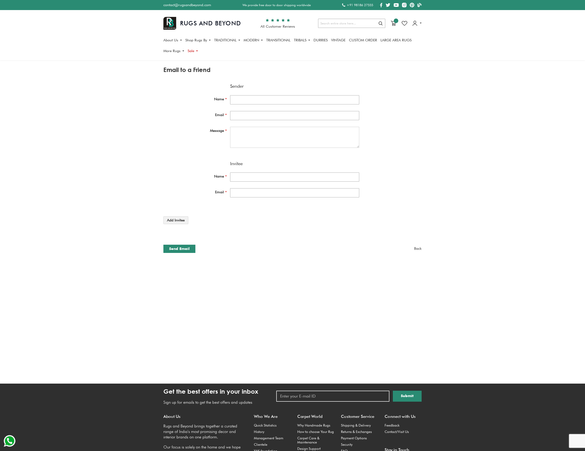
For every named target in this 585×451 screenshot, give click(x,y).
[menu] (292, 47)
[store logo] (202, 23)
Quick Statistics (265, 425)
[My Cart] (393, 23)
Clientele (260, 445)
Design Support (309, 449)
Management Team (268, 438)
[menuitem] (172, 40)
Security (347, 445)
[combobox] (351, 23)
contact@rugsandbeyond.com (187, 5)
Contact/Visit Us (397, 432)
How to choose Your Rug (315, 432)
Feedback (392, 425)
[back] (418, 248)
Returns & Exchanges (356, 432)
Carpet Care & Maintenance (308, 440)
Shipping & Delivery (356, 425)
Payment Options (354, 438)
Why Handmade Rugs (313, 425)
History (259, 432)
